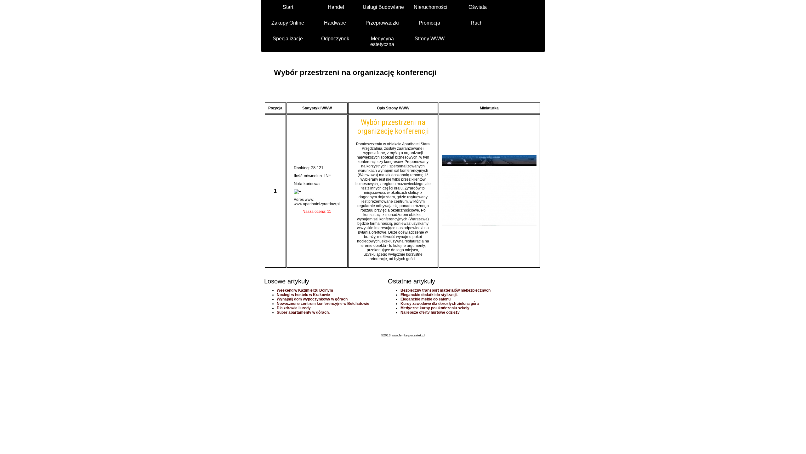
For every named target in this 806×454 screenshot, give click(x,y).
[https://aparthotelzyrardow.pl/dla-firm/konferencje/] (489, 225)
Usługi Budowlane (383, 7)
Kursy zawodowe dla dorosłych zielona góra (439, 303)
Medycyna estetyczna (382, 41)
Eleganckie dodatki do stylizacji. (428, 295)
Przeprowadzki (382, 23)
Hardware (335, 23)
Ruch (477, 23)
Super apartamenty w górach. (303, 312)
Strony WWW (430, 38)
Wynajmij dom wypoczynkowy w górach (312, 299)
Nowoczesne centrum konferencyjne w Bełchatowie (323, 303)
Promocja (429, 23)
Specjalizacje (288, 38)
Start (288, 7)
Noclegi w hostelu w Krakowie (303, 295)
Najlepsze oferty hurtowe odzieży (430, 312)
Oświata (477, 7)
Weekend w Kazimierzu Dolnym (305, 290)
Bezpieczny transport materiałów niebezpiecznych (445, 290)
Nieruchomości (430, 7)
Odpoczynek (335, 38)
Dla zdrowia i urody (294, 308)
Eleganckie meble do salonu (425, 299)
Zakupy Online (287, 23)
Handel (336, 7)
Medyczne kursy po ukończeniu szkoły (434, 308)
